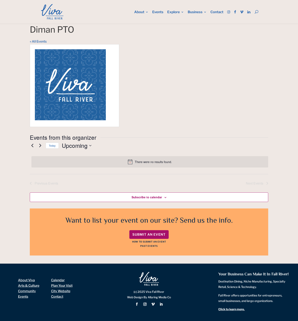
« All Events (38, 41)
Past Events (149, 246)
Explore (173, 12)
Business (195, 12)
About (139, 12)
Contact (216, 12)
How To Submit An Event (149, 241)
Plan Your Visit (62, 286)
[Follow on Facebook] (137, 304)
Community (27, 291)
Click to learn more (231, 309)
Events (157, 12)
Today (52, 145)
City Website (60, 291)
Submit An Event (149, 234)
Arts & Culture (28, 286)
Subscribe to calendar (147, 197)
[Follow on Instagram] (145, 304)
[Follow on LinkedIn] (161, 304)
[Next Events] (40, 145)
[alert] (149, 161)
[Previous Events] (32, 145)
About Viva (26, 280)
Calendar (58, 280)
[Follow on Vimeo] (153, 304)
